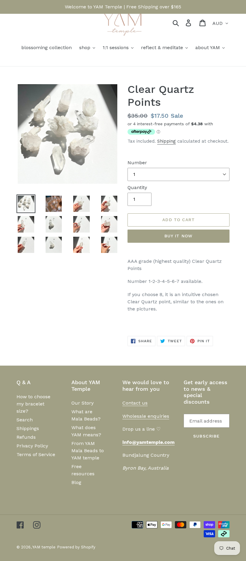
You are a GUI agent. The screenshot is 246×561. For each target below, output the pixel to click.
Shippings (27, 428)
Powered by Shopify (76, 547)
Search (24, 420)
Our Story (82, 403)
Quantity (137, 187)
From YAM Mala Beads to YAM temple (87, 451)
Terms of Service (35, 454)
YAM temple (44, 547)
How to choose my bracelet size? (33, 404)
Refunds (26, 437)
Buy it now (178, 235)
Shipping (166, 141)
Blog (76, 482)
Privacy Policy (32, 446)
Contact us (135, 403)
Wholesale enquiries (145, 416)
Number (137, 162)
